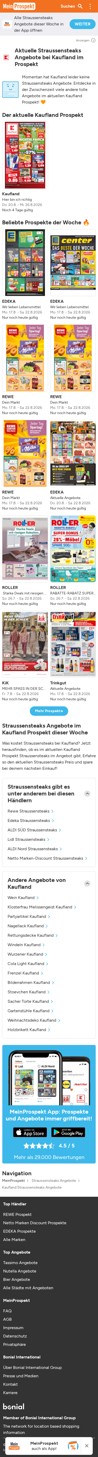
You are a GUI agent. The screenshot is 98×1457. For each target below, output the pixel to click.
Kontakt (10, 1384)
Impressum (13, 1327)
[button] (90, 6)
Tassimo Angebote (20, 1262)
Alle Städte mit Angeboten (28, 1287)
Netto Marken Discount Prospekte (34, 1222)
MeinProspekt (13, 1181)
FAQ (7, 1310)
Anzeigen (83, 40)
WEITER (82, 23)
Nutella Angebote (19, 1271)
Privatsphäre (14, 1344)
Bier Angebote (16, 1279)
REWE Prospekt (17, 1214)
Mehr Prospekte (49, 711)
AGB (7, 1319)
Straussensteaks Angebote (54, 1181)
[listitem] (25, 167)
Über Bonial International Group (32, 1367)
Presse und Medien (20, 1375)
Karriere (10, 1392)
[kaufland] (6, 57)
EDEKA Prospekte (19, 1231)
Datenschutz (15, 1336)
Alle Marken (14, 1239)
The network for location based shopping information (41, 1429)
